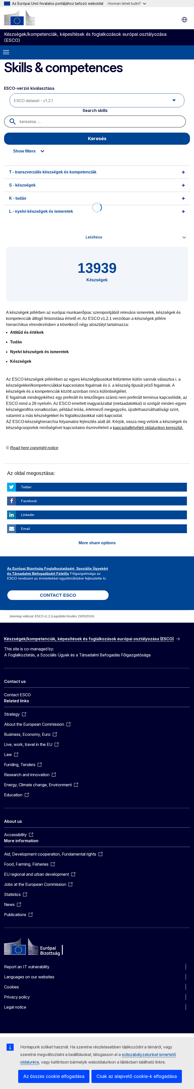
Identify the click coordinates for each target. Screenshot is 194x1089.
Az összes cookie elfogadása (53, 1076)
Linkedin (27, 515)
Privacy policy (17, 997)
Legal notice (15, 1007)
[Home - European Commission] (19, 17)
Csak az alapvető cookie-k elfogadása (136, 1076)
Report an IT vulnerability (27, 966)
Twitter (26, 487)
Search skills (95, 110)
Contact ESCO (17, 694)
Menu (6, 52)
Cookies (11, 986)
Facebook (29, 501)
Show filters (24, 151)
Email (25, 529)
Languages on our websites (29, 976)
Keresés (97, 138)
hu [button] (184, 19)
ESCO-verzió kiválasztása (29, 88)
